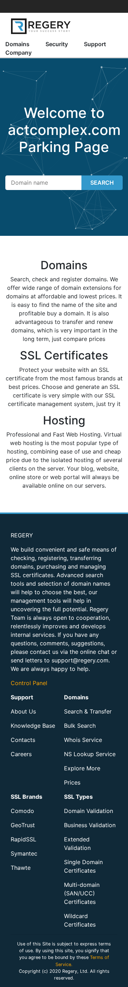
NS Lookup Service (90, 754)
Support (95, 44)
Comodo (22, 810)
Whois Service (83, 739)
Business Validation (90, 825)
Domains (17, 44)
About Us (23, 711)
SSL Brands (26, 796)
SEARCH (102, 182)
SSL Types (78, 796)
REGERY (22, 535)
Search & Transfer (88, 711)
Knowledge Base (33, 725)
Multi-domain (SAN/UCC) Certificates (82, 893)
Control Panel (29, 683)
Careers (21, 754)
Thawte (21, 867)
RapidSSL (23, 839)
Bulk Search (80, 725)
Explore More (82, 768)
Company (18, 52)
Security (57, 44)
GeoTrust (23, 825)
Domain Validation (88, 810)
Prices (72, 782)
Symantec (24, 853)
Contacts (23, 739)
